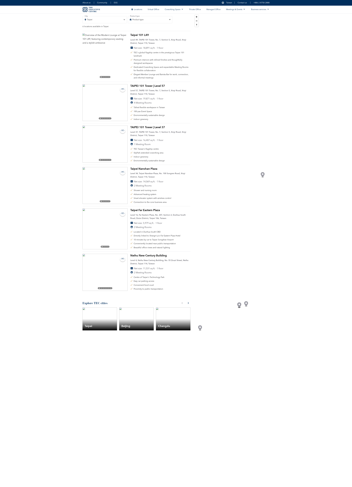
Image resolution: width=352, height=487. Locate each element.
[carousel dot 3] (105, 77)
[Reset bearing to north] (197, 25)
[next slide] (123, 56)
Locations (138, 9)
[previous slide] (87, 56)
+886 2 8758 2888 (261, 2)
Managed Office (213, 9)
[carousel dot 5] (109, 77)
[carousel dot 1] (101, 77)
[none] (150, 19)
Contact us (242, 2)
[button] (239, 305)
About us (86, 2)
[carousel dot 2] (103, 77)
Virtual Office (153, 9)
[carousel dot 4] (107, 77)
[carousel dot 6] (110, 118)
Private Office (195, 9)
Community (102, 2)
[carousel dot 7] (111, 288)
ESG (116, 2)
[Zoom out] (197, 21)
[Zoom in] (197, 17)
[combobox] (104, 19)
